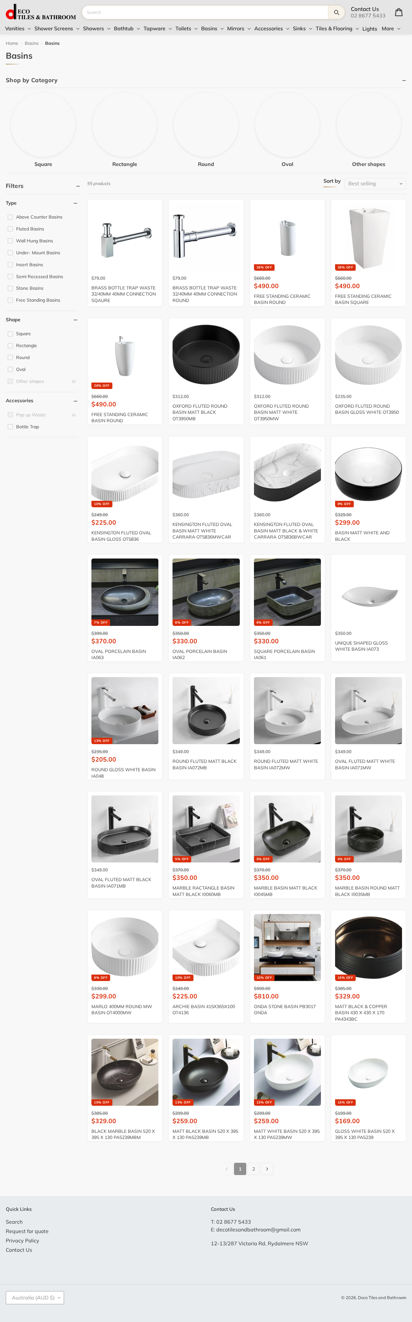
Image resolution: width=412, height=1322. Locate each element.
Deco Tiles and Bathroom (382, 1297)
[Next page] (267, 1169)
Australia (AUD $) (33, 1297)
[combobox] (205, 12)
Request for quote (27, 1231)
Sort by (332, 181)
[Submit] (336, 12)
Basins (32, 43)
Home (12, 43)
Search (14, 1222)
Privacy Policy (22, 1240)
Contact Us (19, 1250)
